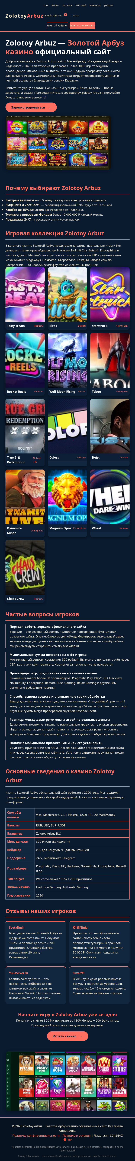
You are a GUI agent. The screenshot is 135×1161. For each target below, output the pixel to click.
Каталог (67, 5)
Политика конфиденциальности (36, 1135)
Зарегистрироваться (82, 25)
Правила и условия (77, 1135)
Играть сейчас (67, 1036)
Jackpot (108, 5)
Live (45, 5)
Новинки (95, 5)
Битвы (55, 5)
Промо (74, 15)
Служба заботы (54, 15)
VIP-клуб (81, 5)
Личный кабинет (57, 25)
